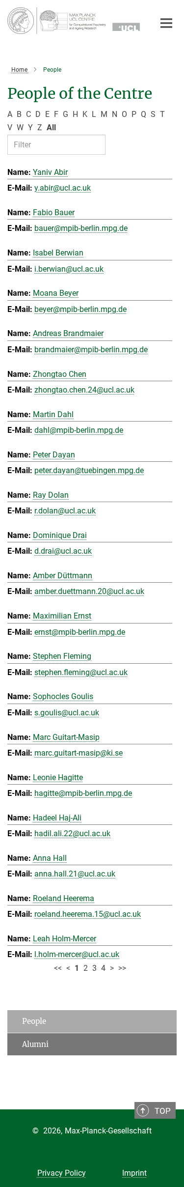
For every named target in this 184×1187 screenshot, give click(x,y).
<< (58, 968)
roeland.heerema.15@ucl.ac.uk (87, 914)
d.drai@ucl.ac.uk (63, 551)
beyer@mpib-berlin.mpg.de (80, 309)
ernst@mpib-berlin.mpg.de (79, 632)
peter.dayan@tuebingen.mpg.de (89, 470)
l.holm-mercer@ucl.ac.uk (76, 954)
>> (122, 968)
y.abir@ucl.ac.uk (62, 188)
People (34, 1021)
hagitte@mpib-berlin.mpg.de (83, 793)
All (51, 127)
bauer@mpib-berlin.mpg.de (81, 228)
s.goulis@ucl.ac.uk (66, 712)
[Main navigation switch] (166, 23)
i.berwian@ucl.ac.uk (69, 269)
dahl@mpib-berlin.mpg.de (78, 430)
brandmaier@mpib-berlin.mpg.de (91, 349)
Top (163, 1111)
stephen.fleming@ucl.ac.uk (81, 672)
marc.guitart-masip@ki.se (78, 753)
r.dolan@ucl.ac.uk (65, 510)
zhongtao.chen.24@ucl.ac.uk (84, 390)
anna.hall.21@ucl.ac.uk (74, 873)
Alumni (35, 1044)
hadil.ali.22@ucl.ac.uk (72, 833)
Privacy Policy (61, 1173)
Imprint (134, 1173)
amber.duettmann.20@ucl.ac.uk (89, 591)
